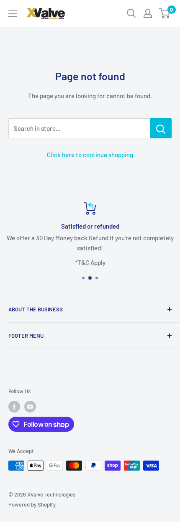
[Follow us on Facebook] (14, 407)
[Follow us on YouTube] (30, 407)
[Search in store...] (161, 128)
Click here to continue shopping (90, 154)
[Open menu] (12, 13)
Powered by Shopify (32, 504)
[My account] (148, 13)
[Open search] (131, 13)
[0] (164, 13)
